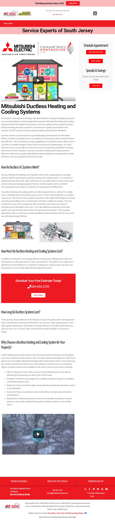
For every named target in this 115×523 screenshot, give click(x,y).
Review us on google (19, 481)
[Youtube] (106, 489)
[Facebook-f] (89, 489)
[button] (95, 13)
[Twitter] (94, 489)
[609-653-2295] (29, 286)
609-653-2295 (40, 286)
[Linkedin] (98, 489)
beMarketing (98, 496)
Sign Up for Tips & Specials (57, 481)
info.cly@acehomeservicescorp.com (57, 493)
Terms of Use (60, 513)
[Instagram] (85, 489)
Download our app (95, 481)
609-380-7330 (57, 14)
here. (74, 517)
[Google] (102, 489)
